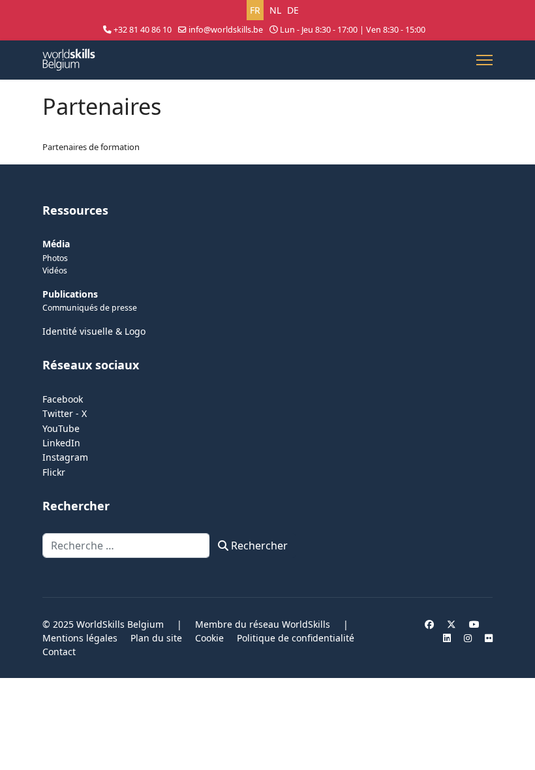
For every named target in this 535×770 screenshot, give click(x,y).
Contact (59, 651)
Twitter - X (64, 413)
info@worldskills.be (226, 29)
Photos (55, 258)
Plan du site (156, 638)
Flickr (53, 472)
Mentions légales (79, 638)
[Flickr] (489, 638)
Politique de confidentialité (295, 638)
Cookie (209, 638)
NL (275, 10)
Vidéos (54, 270)
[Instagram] (468, 638)
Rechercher (258, 545)
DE (293, 10)
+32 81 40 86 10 (143, 29)
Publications (70, 294)
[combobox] (126, 545)
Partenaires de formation (91, 147)
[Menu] (484, 60)
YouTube (61, 428)
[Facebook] (429, 624)
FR (255, 10)
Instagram (65, 457)
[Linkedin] (447, 638)
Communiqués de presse (89, 307)
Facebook (62, 399)
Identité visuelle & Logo (93, 331)
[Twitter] (451, 624)
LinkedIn (61, 443)
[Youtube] (474, 624)
